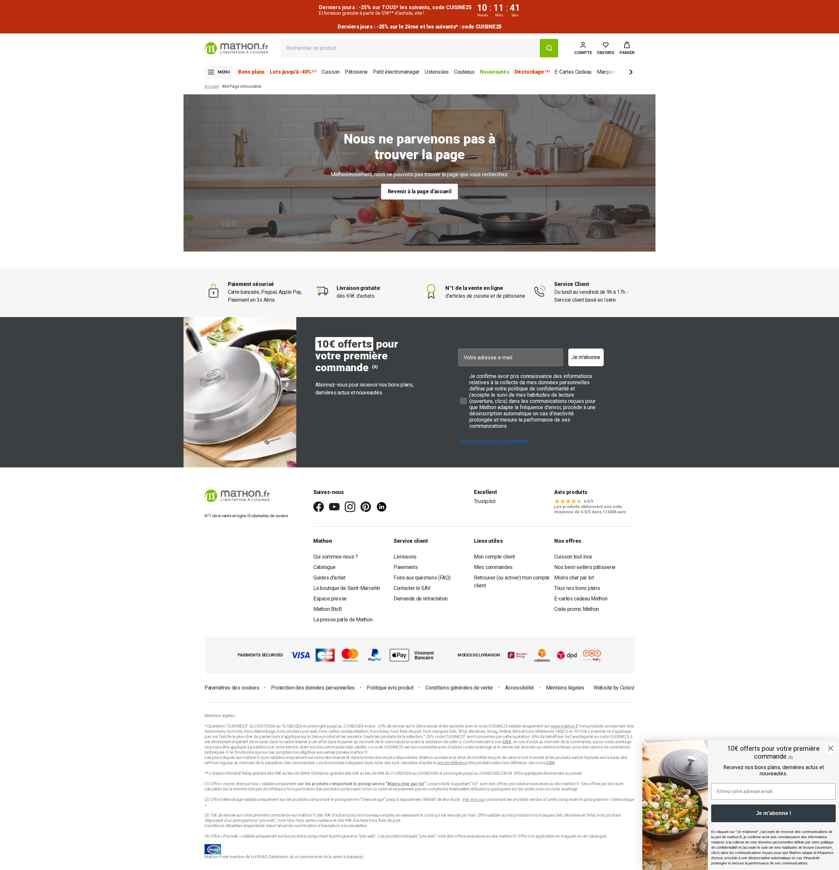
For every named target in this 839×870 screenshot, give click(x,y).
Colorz (627, 688)
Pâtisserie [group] (356, 72)
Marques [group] (606, 72)
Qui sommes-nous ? (335, 557)
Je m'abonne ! (773, 813)
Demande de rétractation (421, 599)
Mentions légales (565, 688)
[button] (626, 48)
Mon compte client (494, 557)
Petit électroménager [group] (396, 72)
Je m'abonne (586, 357)
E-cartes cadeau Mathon (580, 599)
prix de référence (271, 788)
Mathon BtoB (327, 609)
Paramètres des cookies (232, 688)
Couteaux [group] (464, 72)
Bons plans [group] (251, 72)
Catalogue (324, 567)
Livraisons (405, 557)
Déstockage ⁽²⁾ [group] (532, 72)
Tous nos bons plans (577, 588)
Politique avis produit (390, 688)
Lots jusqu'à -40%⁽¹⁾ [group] (293, 72)
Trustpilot (485, 501)
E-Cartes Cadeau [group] (573, 72)
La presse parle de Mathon (343, 619)
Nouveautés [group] (494, 72)
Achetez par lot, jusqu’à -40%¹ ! (419, 27)
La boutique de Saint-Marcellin (346, 588)
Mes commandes (493, 567)
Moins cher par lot (574, 578)
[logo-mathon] (236, 48)
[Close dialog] (830, 748)
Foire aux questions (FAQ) (422, 578)
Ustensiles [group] (437, 72)
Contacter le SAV (412, 588)
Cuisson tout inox (573, 557)
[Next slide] (620, 73)
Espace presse (330, 599)
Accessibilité (519, 688)
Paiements (406, 567)
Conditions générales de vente (459, 688)
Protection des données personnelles (313, 688)
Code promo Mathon (576, 609)
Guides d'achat (329, 578)
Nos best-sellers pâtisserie (584, 567)
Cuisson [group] (331, 72)
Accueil (212, 86)
